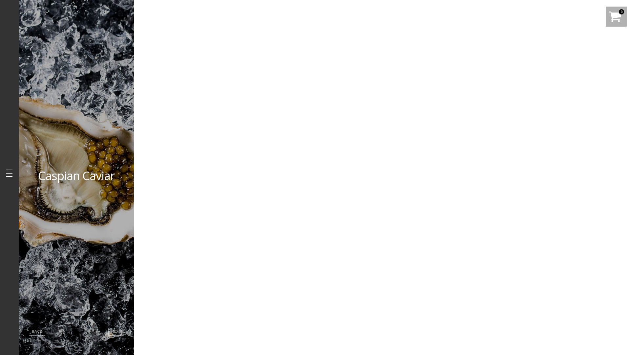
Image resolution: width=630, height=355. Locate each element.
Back (37, 331)
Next (116, 331)
